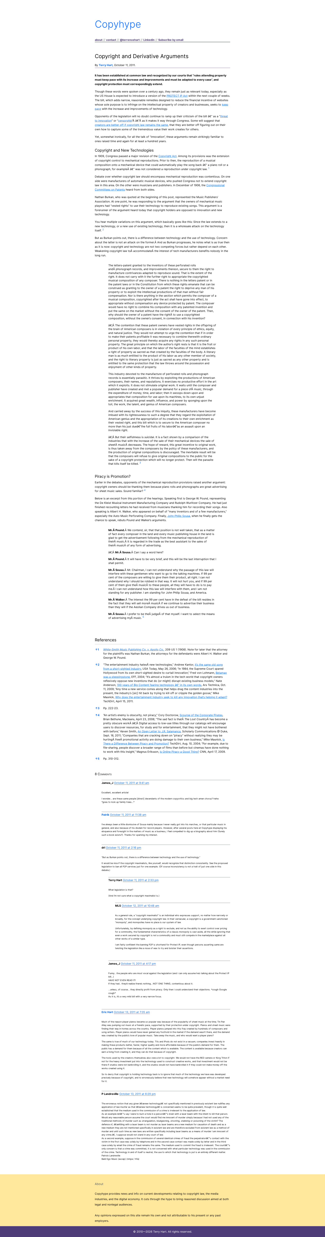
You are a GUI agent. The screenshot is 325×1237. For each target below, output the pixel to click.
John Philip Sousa (178, 516)
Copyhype (118, 24)
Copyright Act (167, 156)
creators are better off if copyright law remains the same (131, 125)
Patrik (105, 814)
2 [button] (97, 664)
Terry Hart (106, 65)
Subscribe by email (170, 40)
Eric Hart (107, 1012)
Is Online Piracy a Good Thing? (179, 751)
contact (111, 40)
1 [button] (97, 649)
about (98, 40)
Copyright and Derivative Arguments (142, 56)
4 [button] (97, 715)
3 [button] (97, 708)
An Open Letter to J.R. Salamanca (159, 731)
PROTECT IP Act (177, 95)
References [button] (105, 639)
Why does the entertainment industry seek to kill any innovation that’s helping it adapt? (171, 697)
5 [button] (97, 758)
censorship (125, 120)
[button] (208, 169)
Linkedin (149, 40)
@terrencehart (130, 40)
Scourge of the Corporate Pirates (201, 715)
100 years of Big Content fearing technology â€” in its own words (159, 685)
